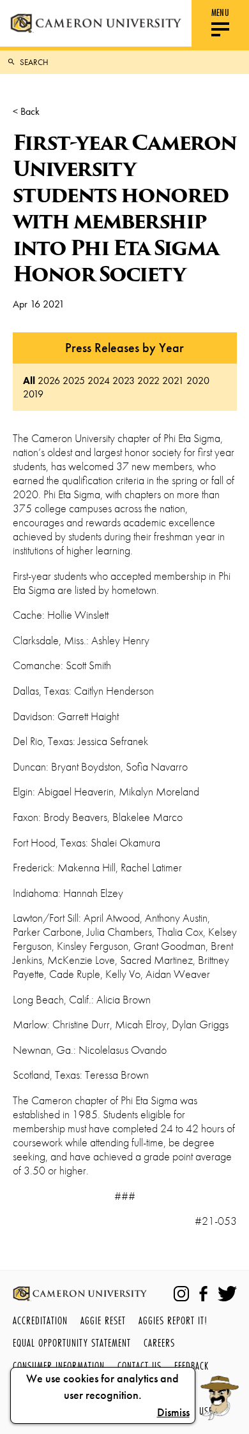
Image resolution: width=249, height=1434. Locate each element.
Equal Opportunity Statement (72, 1342)
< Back (26, 111)
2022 (148, 380)
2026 (49, 380)
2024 (98, 380)
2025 (74, 380)
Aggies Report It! (173, 1320)
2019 (33, 394)
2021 (173, 380)
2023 (123, 380)
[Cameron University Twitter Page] (227, 1293)
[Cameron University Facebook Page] (203, 1293)
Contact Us (139, 1365)
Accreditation (40, 1320)
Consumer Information (59, 1365)
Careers (159, 1342)
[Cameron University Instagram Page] (181, 1293)
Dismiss (173, 1412)
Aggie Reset (103, 1320)
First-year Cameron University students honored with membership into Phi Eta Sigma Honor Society (124, 208)
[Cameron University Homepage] (95, 23)
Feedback (191, 1365)
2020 (197, 380)
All (29, 380)
